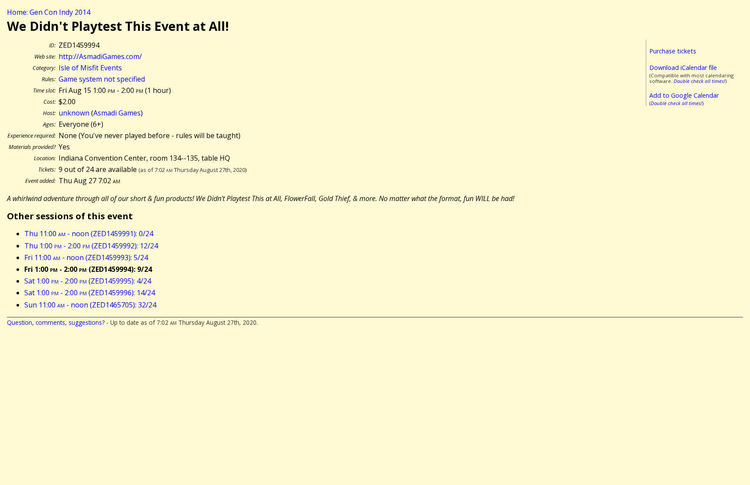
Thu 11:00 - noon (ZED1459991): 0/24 (88, 233)
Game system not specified (102, 79)
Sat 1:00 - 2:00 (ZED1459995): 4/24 (87, 281)
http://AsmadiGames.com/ (100, 56)
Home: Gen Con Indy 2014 (48, 12)
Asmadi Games (117, 113)
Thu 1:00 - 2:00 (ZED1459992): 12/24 (91, 246)
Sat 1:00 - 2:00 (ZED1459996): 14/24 (89, 292)
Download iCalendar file (683, 67)
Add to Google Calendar (684, 95)
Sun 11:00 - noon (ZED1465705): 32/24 (90, 305)
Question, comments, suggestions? (56, 322)
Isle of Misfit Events (90, 68)
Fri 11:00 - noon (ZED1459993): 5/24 (86, 257)
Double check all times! (699, 81)
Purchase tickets (672, 51)
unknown (74, 113)
